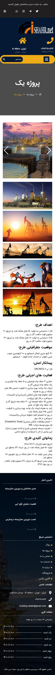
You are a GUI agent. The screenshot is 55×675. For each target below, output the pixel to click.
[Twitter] (37, 11)
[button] (49, 150)
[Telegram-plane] (30, 11)
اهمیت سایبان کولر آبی (25, 504)
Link (50, 124)
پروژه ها (30, 94)
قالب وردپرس (35, 669)
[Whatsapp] (17, 11)
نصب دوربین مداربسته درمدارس (21, 519)
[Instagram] (23, 11)
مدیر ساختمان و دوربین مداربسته (20, 488)
